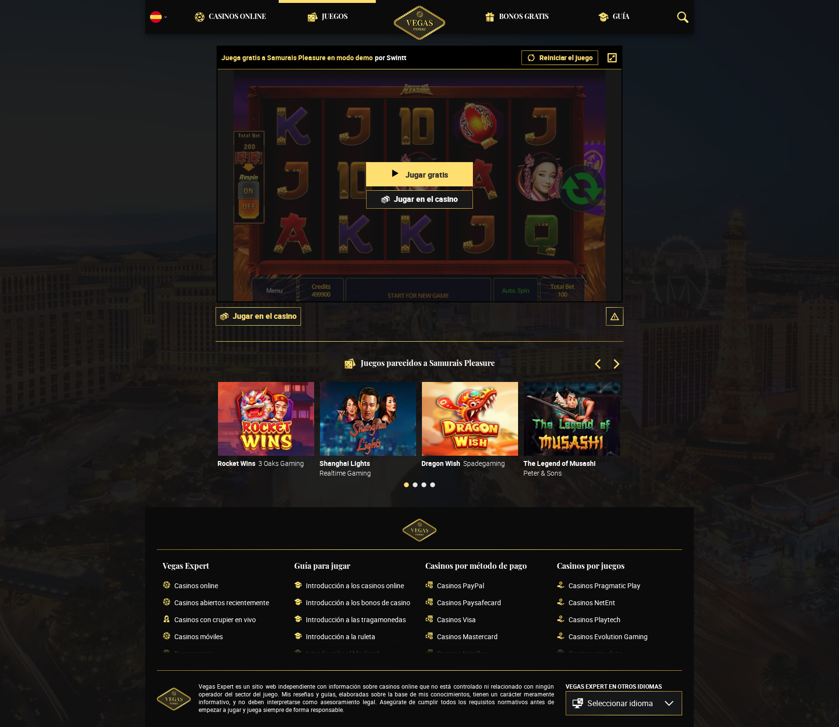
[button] (614, 316)
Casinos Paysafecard (469, 602)
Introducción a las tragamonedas (356, 619)
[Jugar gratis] (266, 418)
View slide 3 (424, 484)
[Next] (615, 365)
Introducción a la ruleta (340, 636)
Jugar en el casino (426, 199)
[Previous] (598, 365)
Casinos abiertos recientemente (221, 602)
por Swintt (390, 58)
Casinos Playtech (595, 619)
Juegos (335, 17)
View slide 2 (415, 484)
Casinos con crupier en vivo (215, 619)
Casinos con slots (595, 653)
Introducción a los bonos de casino (358, 602)
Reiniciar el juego (566, 57)
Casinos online (237, 17)
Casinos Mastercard (467, 636)
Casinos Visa (456, 619)
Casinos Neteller (461, 653)
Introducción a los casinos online (355, 585)
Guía (621, 17)
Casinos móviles (198, 636)
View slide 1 (406, 484)
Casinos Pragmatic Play (604, 585)
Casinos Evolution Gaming (608, 636)
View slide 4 (432, 484)
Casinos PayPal (460, 585)
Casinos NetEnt (592, 602)
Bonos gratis (524, 17)
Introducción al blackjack (343, 653)
